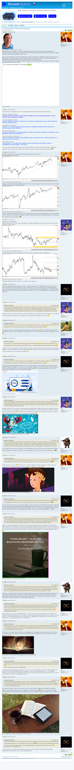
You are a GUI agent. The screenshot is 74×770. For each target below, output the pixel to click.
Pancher (6, 305)
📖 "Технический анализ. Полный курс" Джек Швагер (16, 28)
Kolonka (6, 341)
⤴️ (10, 25)
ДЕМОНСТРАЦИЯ (26, 16)
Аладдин (7, 323)
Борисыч (7, 458)
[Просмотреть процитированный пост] (13, 305)
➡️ (22, 25)
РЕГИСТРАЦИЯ (41, 16)
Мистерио (7, 603)
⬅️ (16, 25)
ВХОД (53, 16)
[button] (69, 30)
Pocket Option (4, 758)
